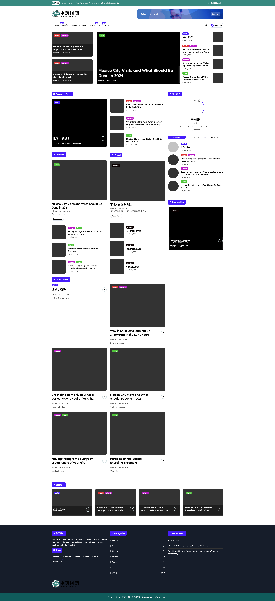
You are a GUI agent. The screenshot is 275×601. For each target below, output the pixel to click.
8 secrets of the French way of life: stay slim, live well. (70, 75)
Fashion (57, 24)
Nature (96, 557)
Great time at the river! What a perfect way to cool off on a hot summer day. (196, 65)
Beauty (56, 557)
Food (100, 24)
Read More (57, 219)
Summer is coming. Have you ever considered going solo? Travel (83, 267)
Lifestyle (82, 25)
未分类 (185, 33)
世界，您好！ (188, 37)
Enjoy (78, 557)
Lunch (87, 557)
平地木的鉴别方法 (121, 204)
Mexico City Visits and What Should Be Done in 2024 (195, 78)
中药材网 (56, 53)
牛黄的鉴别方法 (132, 266)
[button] (178, 58)
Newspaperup (147, 597)
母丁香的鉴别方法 (133, 231)
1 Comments (77, 143)
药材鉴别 (65, 25)
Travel (93, 24)
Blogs (107, 25)
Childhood (67, 557)
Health (74, 25)
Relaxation (58, 561)
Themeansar (161, 597)
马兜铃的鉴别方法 (133, 248)
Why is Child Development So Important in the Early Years (68, 48)
